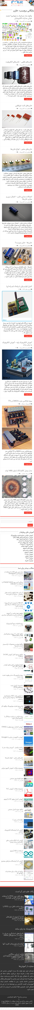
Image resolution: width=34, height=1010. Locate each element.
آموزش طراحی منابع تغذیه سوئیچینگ (22, 535)
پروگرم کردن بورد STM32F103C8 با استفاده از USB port (12, 583)
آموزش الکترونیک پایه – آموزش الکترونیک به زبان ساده (17, 343)
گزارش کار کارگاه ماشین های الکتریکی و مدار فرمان (14, 841)
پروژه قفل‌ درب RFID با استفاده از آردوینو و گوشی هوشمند (13, 897)
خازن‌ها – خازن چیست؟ (23, 242)
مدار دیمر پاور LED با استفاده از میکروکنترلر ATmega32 (13, 573)
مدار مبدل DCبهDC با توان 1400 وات (18, 470)
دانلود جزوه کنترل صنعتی (15, 809)
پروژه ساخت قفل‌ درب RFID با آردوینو (13, 907)
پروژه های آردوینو (28, 548)
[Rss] (19, 999)
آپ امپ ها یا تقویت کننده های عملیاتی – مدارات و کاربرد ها (14, 593)
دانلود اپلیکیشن (12, 997)
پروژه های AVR (26, 289)
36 (16, 21)
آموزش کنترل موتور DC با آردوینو (13, 799)
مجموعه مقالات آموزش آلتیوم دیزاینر (12, 768)
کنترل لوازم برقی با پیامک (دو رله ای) (19, 286)
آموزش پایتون (29, 556)
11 (18, 473)
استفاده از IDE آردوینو (16, 851)
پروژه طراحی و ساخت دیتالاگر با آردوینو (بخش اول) (13, 717)
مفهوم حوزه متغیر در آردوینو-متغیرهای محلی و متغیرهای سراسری (12, 614)
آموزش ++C (29, 558)
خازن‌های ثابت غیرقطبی (23, 105)
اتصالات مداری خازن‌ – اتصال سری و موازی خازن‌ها (19, 198)
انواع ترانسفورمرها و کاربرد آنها (13, 943)
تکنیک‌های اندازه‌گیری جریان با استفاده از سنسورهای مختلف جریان (13, 935)
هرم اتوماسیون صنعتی (16, 778)
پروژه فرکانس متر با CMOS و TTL (20, 401)
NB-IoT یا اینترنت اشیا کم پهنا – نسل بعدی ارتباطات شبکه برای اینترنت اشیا (13, 605)
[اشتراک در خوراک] (0, 10)
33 (19, 289)
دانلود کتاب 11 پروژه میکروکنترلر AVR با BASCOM (13, 635)
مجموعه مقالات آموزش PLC (14, 789)
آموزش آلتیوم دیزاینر (27, 546)
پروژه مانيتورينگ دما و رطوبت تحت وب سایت (12, 676)
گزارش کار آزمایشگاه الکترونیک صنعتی (14, 831)
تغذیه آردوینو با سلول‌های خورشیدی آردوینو (15, 917)
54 (16, 347)
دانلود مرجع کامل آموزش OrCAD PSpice (13, 655)
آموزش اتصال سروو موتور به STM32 (12, 727)
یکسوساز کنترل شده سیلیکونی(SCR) (17, 686)
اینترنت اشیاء (29, 560)
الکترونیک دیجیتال (26, 404)
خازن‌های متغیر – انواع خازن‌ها (21, 149)
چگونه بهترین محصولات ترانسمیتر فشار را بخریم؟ (13, 645)
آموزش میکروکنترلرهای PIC (25, 539)
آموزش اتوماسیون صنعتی (25, 542)
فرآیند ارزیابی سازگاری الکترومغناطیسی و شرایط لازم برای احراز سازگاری (13, 956)
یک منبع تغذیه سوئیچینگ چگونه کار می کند (12, 707)
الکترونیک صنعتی (26, 473)
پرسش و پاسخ (22, 997)
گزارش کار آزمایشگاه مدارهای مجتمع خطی (12, 862)
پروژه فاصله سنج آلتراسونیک (14, 623)
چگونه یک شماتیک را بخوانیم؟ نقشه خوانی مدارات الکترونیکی (19, 17)
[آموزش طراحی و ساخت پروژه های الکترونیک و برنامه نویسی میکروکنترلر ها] (17, 3)
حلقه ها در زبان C (18, 820)
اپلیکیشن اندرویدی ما (10, 987)
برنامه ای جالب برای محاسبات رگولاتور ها (14, 872)
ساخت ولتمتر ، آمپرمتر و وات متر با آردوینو (12, 748)
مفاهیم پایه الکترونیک (25, 21)
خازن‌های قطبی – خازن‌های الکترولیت (19, 62)
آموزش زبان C (29, 554)
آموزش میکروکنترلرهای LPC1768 (23, 537)
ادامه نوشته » (28, 55)
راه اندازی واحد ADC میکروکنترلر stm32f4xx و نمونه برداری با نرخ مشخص (13, 698)
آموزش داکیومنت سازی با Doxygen (12, 737)
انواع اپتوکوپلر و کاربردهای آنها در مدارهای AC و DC (13, 666)
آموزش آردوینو (29, 552)
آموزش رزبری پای (28, 550)
